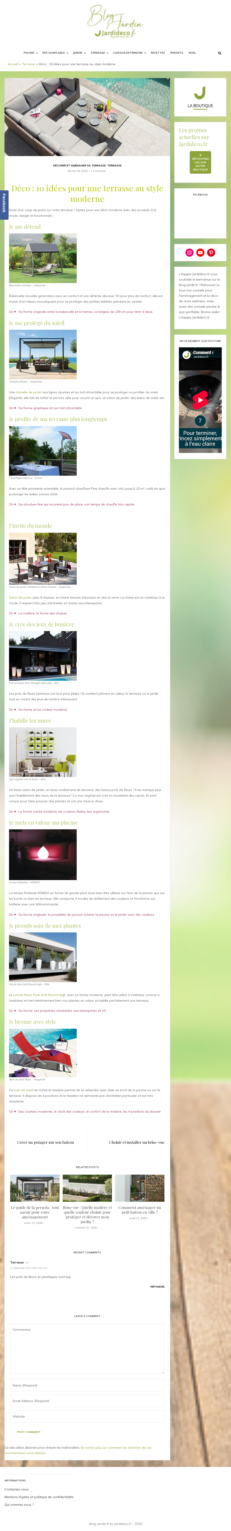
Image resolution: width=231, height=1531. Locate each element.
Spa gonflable (53, 52)
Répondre (157, 1286)
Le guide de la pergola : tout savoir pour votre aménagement (35, 1212)
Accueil (13, 64)
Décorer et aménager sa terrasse (79, 165)
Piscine (29, 52)
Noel (192, 52)
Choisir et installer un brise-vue (136, 1142)
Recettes (158, 52)
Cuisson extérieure (128, 52)
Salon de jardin (20, 597)
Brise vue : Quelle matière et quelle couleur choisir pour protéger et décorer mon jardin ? (87, 1214)
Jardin (77, 52)
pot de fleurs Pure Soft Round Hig (38, 995)
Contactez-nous (17, 1489)
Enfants (176, 52)
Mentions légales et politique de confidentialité (39, 1497)
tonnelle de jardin (29, 392)
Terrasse (97, 52)
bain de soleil (23, 1090)
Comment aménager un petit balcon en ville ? (139, 1210)
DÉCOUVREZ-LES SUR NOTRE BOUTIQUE (201, 164)
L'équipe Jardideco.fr (194, 317)
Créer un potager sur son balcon (45, 1142)
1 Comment (98, 171)
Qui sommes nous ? (19, 1505)
